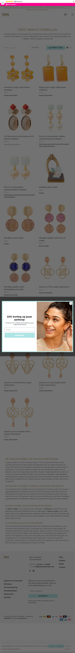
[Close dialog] (70, 303)
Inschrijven (19, 335)
